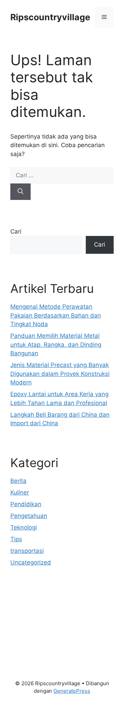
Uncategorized (30, 562)
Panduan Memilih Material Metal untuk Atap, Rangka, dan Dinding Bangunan (55, 344)
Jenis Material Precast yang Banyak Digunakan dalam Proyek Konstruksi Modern (60, 373)
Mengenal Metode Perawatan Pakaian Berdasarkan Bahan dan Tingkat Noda (55, 315)
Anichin (20, 633)
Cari (15, 231)
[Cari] (20, 191)
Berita (18, 480)
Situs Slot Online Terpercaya (49, 615)
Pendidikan (25, 504)
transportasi (27, 550)
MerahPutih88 (29, 607)
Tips (16, 539)
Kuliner (19, 492)
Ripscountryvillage (50, 17)
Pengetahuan (28, 515)
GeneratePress (71, 691)
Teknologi (23, 527)
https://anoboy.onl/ (36, 598)
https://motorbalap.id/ (40, 642)
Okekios (21, 650)
